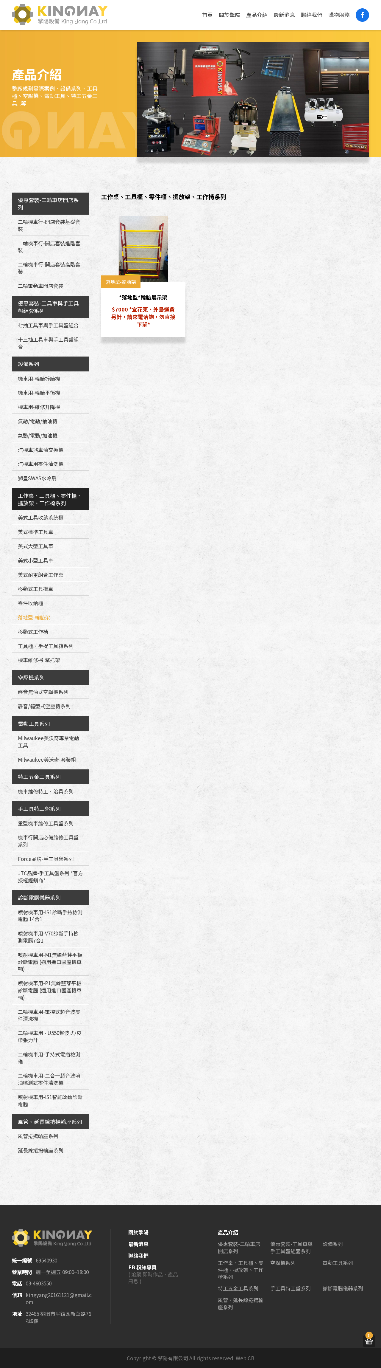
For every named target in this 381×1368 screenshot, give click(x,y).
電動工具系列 (34, 723)
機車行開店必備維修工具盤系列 (48, 840)
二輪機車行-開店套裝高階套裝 (49, 268)
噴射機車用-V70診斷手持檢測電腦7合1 (48, 936)
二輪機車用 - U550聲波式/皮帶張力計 (50, 1036)
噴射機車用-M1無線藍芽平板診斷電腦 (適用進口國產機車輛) (50, 962)
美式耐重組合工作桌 (40, 574)
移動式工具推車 (35, 588)
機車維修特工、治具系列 (46, 791)
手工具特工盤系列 (39, 808)
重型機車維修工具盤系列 (46, 823)
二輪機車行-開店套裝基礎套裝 (49, 225)
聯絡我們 (311, 14)
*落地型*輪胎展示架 (143, 297)
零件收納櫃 (30, 603)
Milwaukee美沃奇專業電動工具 (48, 741)
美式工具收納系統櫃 (40, 517)
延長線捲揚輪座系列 (40, 1150)
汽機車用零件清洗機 (40, 463)
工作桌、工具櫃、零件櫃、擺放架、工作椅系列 (50, 499)
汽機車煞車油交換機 (40, 449)
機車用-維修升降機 (39, 406)
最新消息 (284, 14)
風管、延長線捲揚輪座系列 (50, 1121)
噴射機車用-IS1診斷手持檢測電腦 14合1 (50, 915)
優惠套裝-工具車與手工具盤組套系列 (48, 306)
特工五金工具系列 (39, 776)
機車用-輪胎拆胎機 (39, 378)
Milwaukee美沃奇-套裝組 (47, 759)
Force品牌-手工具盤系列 (46, 858)
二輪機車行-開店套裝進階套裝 (49, 246)
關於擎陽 (229, 14)
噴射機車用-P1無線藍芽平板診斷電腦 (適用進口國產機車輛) (50, 990)
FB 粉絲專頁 (142, 1267)
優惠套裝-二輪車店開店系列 (48, 203)
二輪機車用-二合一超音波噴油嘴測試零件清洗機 (49, 1079)
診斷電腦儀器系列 (39, 897)
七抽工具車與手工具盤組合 (48, 325)
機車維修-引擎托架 (39, 660)
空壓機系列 (31, 677)
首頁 (207, 14)
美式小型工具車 (35, 560)
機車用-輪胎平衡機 (39, 392)
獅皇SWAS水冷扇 (37, 478)
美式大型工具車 (35, 546)
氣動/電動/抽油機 (37, 421)
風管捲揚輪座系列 (38, 1136)
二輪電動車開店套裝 (40, 285)
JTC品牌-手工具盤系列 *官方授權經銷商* (50, 876)
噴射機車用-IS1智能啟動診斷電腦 (50, 1100)
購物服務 (339, 14)
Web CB (245, 1358)
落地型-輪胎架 (34, 617)
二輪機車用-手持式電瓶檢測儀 (49, 1058)
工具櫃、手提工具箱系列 (46, 646)
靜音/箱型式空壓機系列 (44, 706)
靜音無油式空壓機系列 (43, 691)
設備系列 (28, 364)
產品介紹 (257, 14)
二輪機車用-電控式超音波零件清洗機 (49, 1015)
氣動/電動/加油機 (37, 435)
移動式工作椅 (33, 631)
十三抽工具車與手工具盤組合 (48, 343)
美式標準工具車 (35, 531)
